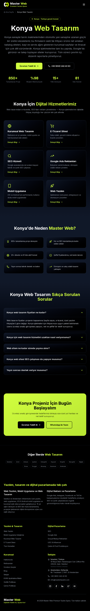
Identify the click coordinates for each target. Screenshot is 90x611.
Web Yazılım (8, 531)
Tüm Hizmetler (9, 546)
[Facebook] (56, 586)
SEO (49, 531)
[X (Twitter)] (68, 586)
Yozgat (34, 466)
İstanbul (9, 462)
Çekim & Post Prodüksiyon (58, 546)
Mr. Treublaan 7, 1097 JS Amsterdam (65, 572)
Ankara (25, 462)
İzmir (17, 462)
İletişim (6, 575)
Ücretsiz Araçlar (10, 567)
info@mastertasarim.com (60, 580)
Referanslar (8, 563)
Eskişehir (44, 462)
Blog (5, 571)
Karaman (53, 466)
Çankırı (34, 462)
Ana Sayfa (10, 12)
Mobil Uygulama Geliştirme (14, 535)
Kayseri (53, 462)
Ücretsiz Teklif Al (28, 66)
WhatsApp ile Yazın (59, 425)
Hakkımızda (8, 560)
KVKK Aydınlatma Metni (12, 578)
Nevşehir (72, 462)
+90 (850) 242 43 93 (60, 66)
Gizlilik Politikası (10, 582)
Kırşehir (62, 462)
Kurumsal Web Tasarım (12, 539)
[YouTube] (74, 586)
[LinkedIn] (62, 586)
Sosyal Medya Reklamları (57, 539)
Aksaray (43, 466)
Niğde (81, 462)
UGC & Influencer (54, 542)
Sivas (26, 466)
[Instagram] (50, 586)
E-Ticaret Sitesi (9, 542)
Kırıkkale (63, 466)
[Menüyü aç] (84, 4)
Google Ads (52, 535)
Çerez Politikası (10, 586)
